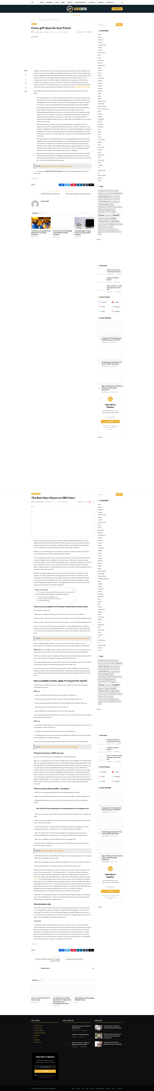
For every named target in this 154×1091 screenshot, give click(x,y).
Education (100, 63)
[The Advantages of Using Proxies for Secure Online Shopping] (84, 223)
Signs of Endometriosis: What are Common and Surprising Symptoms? (112, 388)
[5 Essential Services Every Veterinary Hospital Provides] (98, 1027)
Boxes (113, 193)
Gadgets (100, 80)
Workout (100, 178)
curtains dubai (115, 198)
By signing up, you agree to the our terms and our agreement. (111, 427)
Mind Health (101, 119)
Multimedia (100, 127)
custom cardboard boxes (114, 201)
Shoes (99, 144)
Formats (108, 215)
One (35, 171)
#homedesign (102, 190)
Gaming (100, 86)
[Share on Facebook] (84, 32)
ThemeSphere (52, 1088)
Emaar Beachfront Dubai (110, 209)
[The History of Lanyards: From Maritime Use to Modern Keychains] (41, 223)
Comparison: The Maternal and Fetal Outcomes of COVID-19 (111, 339)
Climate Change (102, 45)
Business (49, 2)
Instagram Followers (104, 221)
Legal (99, 111)
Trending (100, 165)
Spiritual (100, 150)
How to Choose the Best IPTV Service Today (40, 999)
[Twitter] (25, 79)
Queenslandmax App (43, 600)
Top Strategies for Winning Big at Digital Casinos (84, 999)
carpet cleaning (104, 196)
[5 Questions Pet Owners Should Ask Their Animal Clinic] (98, 1044)
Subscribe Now (117, 8)
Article (99, 34)
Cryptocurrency (102, 52)
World (99, 180)
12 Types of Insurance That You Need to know (114, 270)
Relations (100, 142)
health (116, 215)
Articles (100, 193)
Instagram (113, 218)
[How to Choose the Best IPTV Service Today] (41, 990)
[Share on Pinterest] (89, 32)
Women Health (101, 175)
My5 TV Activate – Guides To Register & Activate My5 (114, 287)
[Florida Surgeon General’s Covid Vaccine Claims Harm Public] (110, 352)
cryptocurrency (107, 198)
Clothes (100, 47)
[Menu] (32, 2)
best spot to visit (107, 193)
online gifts (35, 178)
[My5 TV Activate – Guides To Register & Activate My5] (101, 287)
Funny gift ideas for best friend (74, 959)
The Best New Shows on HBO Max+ (50, 194)
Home (42, 2)
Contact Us (110, 2)
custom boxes (103, 202)
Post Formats (101, 139)
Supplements (101, 155)
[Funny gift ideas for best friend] (62, 51)
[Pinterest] (25, 87)
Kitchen (100, 224)
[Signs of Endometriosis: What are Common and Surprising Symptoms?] (110, 376)
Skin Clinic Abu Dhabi (103, 229)
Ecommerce (101, 60)
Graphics (100, 88)
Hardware (100, 91)
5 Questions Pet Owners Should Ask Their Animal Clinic (113, 1043)
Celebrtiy (100, 42)
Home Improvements (103, 109)
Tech (56, 2)
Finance (100, 73)
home (107, 218)
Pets (99, 134)
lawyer (105, 224)
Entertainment (101, 65)
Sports (99, 152)
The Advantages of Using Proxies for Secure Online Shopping (83, 232)
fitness (101, 215)
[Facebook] (25, 75)
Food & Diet (101, 78)
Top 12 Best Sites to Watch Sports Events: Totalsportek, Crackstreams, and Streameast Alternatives (62, 1000)
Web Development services (114, 231)
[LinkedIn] (25, 83)
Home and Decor (80, 2)
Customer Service (39, 1030)
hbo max (34, 944)
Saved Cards (37, 1042)
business (119, 193)
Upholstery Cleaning (103, 231)
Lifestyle (92, 2)
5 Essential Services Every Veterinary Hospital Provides (112, 1027)
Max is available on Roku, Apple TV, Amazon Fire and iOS (52, 594)
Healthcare (101, 218)
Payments (37, 1035)
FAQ (35, 1037)
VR (98, 173)
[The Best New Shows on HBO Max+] (62, 521)
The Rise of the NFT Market (113, 278)
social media (112, 229)
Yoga (100, 234)
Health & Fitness (102, 101)
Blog (43, 19)
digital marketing (117, 207)
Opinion (100, 132)
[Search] (122, 2)
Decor (99, 55)
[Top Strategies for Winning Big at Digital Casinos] (84, 990)
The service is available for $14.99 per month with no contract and (57, 592)
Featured (100, 70)
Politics (99, 137)
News (63, 2)
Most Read (100, 124)
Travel (99, 162)
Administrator (39, 501)
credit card (116, 196)
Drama (99, 57)
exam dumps (102, 211)
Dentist (109, 207)
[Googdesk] (77, 9)
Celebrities (100, 40)
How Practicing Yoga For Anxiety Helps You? (78, 194)
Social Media (101, 147)
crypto (100, 198)
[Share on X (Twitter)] (87, 32)
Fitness (100, 75)
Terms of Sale (38, 1028)
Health (69, 2)
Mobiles (100, 121)
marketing (119, 224)
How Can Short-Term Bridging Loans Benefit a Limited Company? (62, 232)
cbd (111, 196)
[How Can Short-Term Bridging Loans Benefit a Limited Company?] (62, 223)
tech (117, 229)
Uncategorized (101, 170)
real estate (110, 226)
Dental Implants (102, 207)
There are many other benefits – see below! (49, 598)
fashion (114, 211)
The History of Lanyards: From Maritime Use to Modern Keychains (41, 232)
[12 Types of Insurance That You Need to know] (101, 271)
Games (99, 83)
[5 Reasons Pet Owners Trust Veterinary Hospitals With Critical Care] (98, 1036)
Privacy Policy (114, 427)
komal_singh (39, 32)
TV (98, 167)
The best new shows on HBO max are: (48, 597)
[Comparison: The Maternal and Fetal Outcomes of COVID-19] (110, 328)
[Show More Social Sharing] (92, 32)
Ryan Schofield (106, 342)
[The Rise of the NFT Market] (101, 279)
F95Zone (108, 211)
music (100, 227)
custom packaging (103, 204)
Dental (111, 204)
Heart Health (101, 104)
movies (36, 879)
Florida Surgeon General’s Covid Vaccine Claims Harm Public (112, 363)
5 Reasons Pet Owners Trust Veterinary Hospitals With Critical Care (112, 1036)
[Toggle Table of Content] (73, 589)
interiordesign (115, 221)
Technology (101, 160)
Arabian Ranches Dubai (112, 190)
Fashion (100, 2)
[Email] (25, 91)
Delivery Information (40, 1033)
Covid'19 (100, 50)
